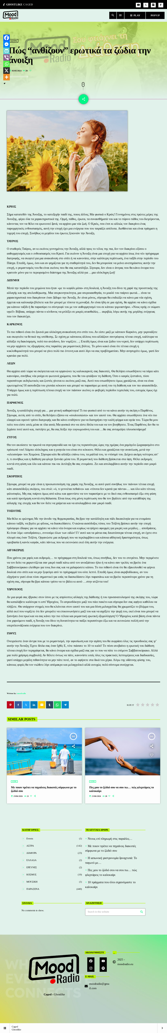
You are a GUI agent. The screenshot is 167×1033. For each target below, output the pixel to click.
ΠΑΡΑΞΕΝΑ (32, 889)
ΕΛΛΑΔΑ (31, 860)
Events (29, 838)
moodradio (21, 693)
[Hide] (4, 83)
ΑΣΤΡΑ (13, 41)
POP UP (155, 15)
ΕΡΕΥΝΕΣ (31, 867)
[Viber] (6, 57)
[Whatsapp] (6, 64)
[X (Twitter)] (145, 5)
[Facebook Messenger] (6, 44)
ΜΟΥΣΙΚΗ (32, 881)
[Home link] (10, 15)
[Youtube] (103, 961)
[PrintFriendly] (6, 51)
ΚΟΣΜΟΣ (31, 874)
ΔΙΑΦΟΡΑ (31, 853)
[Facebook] (160, 5)
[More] (6, 77)
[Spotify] (103, 968)
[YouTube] (138, 5)
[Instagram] (153, 5)
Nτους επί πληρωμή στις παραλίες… (110, 838)
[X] (6, 70)
